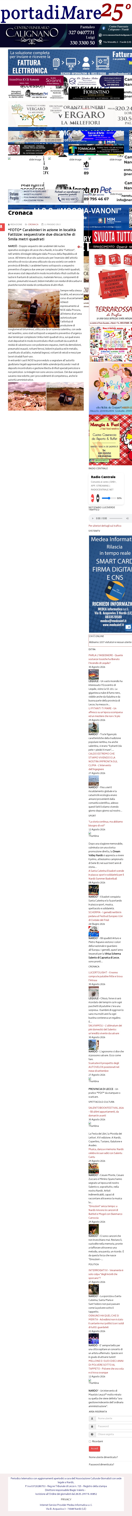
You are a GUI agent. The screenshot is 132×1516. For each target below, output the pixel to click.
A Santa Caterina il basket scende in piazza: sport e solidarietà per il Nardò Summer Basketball (106, 875)
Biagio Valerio (77, 1490)
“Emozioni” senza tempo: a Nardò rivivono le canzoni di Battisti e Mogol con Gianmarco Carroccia (105, 1212)
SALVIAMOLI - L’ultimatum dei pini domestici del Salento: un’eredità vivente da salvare (105, 1030)
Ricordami (97, 1442)
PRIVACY (66, 1500)
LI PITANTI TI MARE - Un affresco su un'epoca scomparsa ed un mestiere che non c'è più (106, 712)
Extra (99, 109)
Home (74, 109)
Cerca (74, 123)
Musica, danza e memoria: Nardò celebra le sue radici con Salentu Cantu (106, 1153)
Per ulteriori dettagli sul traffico (105, 526)
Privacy (113, 109)
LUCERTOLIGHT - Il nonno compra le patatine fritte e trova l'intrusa (106, 977)
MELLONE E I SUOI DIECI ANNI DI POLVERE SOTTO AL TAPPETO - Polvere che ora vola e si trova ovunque (106, 1367)
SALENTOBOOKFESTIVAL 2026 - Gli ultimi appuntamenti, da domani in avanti (106, 1112)
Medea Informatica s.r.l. (79, 1505)
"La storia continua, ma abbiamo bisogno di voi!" (106, 824)
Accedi (94, 1449)
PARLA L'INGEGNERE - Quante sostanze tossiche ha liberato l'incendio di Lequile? (106, 659)
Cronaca (33, 224)
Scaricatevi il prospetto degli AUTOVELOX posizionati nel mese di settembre (104, 1067)
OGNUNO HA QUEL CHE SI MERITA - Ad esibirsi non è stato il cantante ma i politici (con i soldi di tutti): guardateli (106, 1322)
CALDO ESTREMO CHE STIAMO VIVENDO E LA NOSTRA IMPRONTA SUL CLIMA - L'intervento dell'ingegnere (103, 762)
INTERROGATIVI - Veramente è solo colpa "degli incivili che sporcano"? (106, 1274)
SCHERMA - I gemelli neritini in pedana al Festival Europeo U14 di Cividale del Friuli (106, 916)
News (85, 109)
